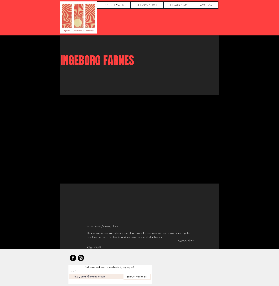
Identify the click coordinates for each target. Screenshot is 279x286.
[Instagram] (81, 258)
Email (71, 271)
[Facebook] (73, 258)
